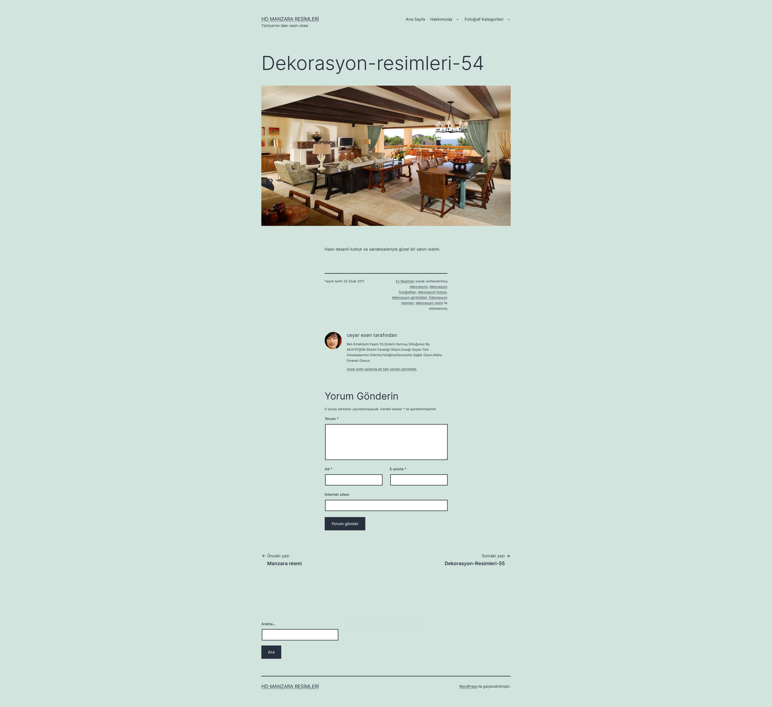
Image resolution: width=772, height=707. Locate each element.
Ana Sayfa (415, 19)
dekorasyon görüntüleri (409, 297)
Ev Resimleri (405, 281)
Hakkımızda (441, 19)
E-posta (398, 469)
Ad (328, 469)
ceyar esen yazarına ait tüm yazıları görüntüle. (382, 369)
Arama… (268, 624)
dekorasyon (419, 287)
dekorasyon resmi (429, 303)
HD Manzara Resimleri (290, 19)
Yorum (332, 419)
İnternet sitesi (337, 494)
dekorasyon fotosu (432, 292)
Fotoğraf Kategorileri (484, 19)
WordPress (468, 686)
